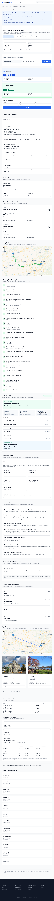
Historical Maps (18, 889)
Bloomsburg (22, 6)
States (3, 887)
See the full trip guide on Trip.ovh (22, 871)
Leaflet (40, 275)
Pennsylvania (15, 6)
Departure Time (6, 119)
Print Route (36, 36)
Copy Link (19, 36)
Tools (26, 2)
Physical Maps (18, 885)
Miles (36, 102)
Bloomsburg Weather (10, 209)
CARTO (50, 275)
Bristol (32, 676)
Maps (20, 2)
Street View (30, 889)
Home (3, 6)
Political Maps (18, 887)
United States (8, 6)
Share (27, 36)
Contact (43, 891)
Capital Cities (4, 889)
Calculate (27, 107)
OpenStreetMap (45, 275)
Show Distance (46, 61)
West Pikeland (7, 185)
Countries (4, 885)
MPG (20, 102)
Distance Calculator (32, 885)
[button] (13, 253)
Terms (42, 887)
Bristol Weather (8, 226)
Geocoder (30, 887)
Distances (32, 2)
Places (14, 2)
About (42, 885)
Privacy (43, 889)
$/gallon (4, 102)
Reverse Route (9, 36)
